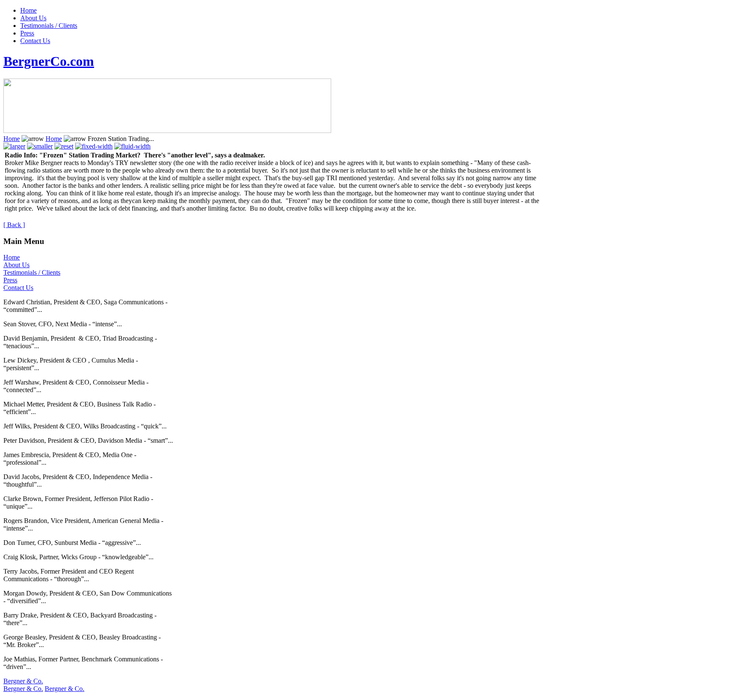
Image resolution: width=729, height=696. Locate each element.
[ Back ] (14, 224)
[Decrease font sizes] (40, 146)
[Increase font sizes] (14, 146)
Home (28, 10)
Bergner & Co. (23, 681)
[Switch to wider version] (132, 146)
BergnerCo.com (48, 61)
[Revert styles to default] (63, 146)
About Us (33, 18)
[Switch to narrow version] (94, 146)
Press (27, 33)
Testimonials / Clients (48, 25)
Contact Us (35, 40)
